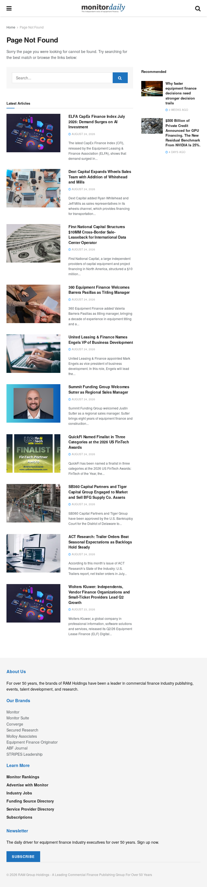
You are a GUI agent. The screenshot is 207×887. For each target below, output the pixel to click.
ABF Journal (16, 748)
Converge (14, 724)
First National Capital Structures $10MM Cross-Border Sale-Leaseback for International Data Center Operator (97, 234)
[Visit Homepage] (103, 8)
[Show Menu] (9, 8)
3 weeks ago (178, 110)
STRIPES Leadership (24, 754)
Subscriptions (19, 817)
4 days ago (176, 152)
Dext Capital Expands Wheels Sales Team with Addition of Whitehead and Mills (99, 177)
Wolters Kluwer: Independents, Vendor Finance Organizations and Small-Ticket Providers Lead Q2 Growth (99, 594)
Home (10, 27)
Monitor (12, 712)
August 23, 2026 (83, 609)
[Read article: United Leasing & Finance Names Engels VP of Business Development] (33, 353)
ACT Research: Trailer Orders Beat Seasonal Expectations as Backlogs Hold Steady (100, 542)
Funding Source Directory (30, 801)
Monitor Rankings (22, 776)
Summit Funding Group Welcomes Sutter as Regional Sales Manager (98, 389)
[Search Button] (198, 8)
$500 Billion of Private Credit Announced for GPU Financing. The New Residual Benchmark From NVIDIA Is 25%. (183, 132)
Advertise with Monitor (27, 784)
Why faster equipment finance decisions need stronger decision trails (180, 93)
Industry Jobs (19, 793)
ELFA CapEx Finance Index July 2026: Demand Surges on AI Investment (96, 121)
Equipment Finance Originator (32, 742)
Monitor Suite (17, 717)
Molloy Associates (21, 736)
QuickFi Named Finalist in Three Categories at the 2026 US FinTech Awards (98, 442)
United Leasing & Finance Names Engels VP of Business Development (100, 339)
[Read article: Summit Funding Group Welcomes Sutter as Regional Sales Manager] (33, 403)
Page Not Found (32, 27)
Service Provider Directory (30, 809)
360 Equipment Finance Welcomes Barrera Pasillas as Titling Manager (99, 289)
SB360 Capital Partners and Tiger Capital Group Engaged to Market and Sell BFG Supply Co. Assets (97, 492)
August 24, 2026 (83, 134)
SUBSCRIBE (23, 856)
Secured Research (22, 730)
